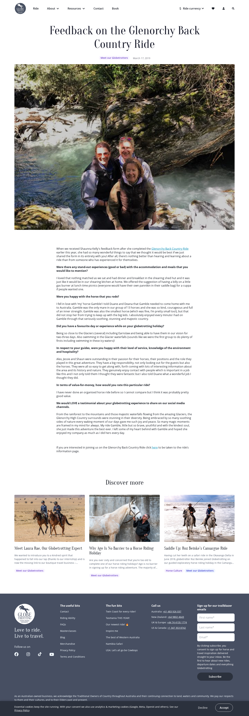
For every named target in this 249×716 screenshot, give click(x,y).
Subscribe (215, 676)
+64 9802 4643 (176, 617)
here (155, 447)
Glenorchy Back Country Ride (170, 249)
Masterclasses (68, 630)
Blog (62, 637)
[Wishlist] (214, 8)
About (51, 8)
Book (115, 8)
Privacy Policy (67, 650)
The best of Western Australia (123, 637)
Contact (98, 8)
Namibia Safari (114, 643)
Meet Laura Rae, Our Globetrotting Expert (48, 548)
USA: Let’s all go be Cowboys (122, 650)
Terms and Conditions (72, 656)
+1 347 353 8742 (177, 627)
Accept (224, 708)
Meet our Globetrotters (114, 57)
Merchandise (67, 643)
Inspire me (112, 630)
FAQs (63, 624)
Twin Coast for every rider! (121, 611)
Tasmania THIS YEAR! (118, 618)
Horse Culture (174, 570)
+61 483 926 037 (172, 611)
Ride (36, 8)
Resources (74, 8)
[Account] (224, 8)
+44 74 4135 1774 (177, 622)
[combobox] (192, 8)
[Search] (233, 8)
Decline (203, 708)
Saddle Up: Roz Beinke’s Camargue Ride (195, 548)
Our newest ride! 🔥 (117, 624)
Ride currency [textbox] (192, 8)
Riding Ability (67, 618)
